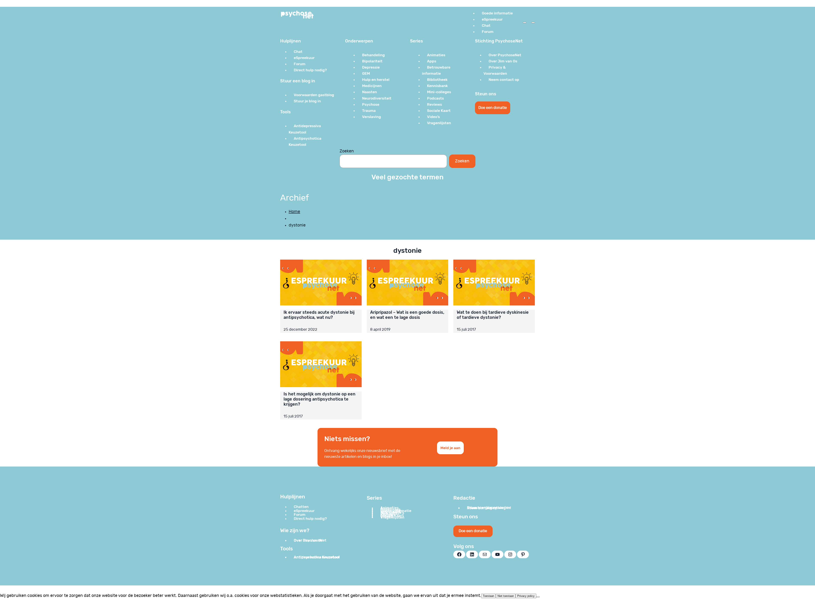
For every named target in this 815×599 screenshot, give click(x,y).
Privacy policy (526, 596)
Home (294, 212)
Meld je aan (450, 448)
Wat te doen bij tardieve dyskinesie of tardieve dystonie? (493, 315)
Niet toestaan (505, 596)
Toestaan (488, 596)
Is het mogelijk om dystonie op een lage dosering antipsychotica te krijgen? (320, 399)
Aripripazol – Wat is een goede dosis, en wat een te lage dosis (407, 315)
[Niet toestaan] (538, 597)
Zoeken (347, 151)
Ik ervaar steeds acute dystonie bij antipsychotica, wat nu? (319, 315)
